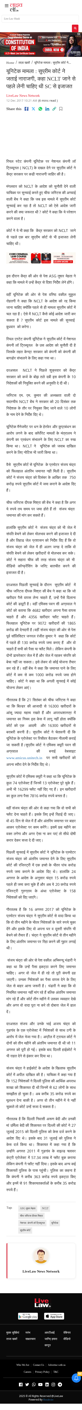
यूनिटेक (54, 1222)
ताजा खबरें (11, 1339)
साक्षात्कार (30, 1339)
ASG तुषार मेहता (28, 1208)
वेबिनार (67, 1332)
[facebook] (26, 109)
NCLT (45, 1208)
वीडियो (66, 1339)
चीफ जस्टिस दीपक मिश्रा (31, 1215)
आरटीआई (50, 1332)
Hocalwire (48, 1399)
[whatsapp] (40, 109)
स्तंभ (27, 1332)
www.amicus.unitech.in (24, 758)
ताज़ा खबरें (24, 62)
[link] (54, 109)
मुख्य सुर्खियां (12, 1332)
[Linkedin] (47, 109)
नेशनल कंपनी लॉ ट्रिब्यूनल (32, 1222)
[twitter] (33, 109)
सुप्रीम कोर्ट (25, 1230)
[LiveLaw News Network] (41, 1256)
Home (10, 62)
